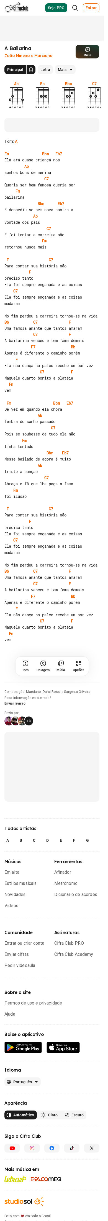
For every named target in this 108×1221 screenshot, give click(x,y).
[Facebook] (52, 1172)
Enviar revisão (14, 728)
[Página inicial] (16, 7)
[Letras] (15, 1203)
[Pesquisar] (75, 7)
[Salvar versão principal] (31, 69)
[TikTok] (71, 1172)
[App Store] (63, 1072)
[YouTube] (12, 1172)
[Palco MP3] (46, 1204)
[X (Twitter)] (91, 1172)
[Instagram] (32, 1172)
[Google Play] (23, 1072)
